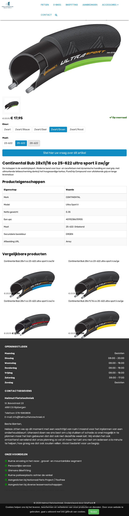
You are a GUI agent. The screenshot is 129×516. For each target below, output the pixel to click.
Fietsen (45, 4)
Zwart (7, 129)
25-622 (21, 143)
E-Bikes (57, 4)
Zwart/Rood (76, 129)
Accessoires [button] (109, 4)
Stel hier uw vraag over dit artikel (64, 153)
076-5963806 (23, 413)
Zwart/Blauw (22, 129)
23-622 (8, 143)
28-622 (34, 143)
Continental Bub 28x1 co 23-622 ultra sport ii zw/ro (29, 301)
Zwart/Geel (40, 129)
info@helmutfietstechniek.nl (29, 417)
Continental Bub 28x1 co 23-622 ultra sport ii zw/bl (29, 261)
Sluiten (93, 512)
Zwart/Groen (58, 129)
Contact (46, 14)
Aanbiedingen (90, 4)
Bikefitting (72, 4)
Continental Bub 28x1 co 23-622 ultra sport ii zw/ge (93, 261)
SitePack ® (89, 502)
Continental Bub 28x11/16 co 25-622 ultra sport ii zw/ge (95, 301)
